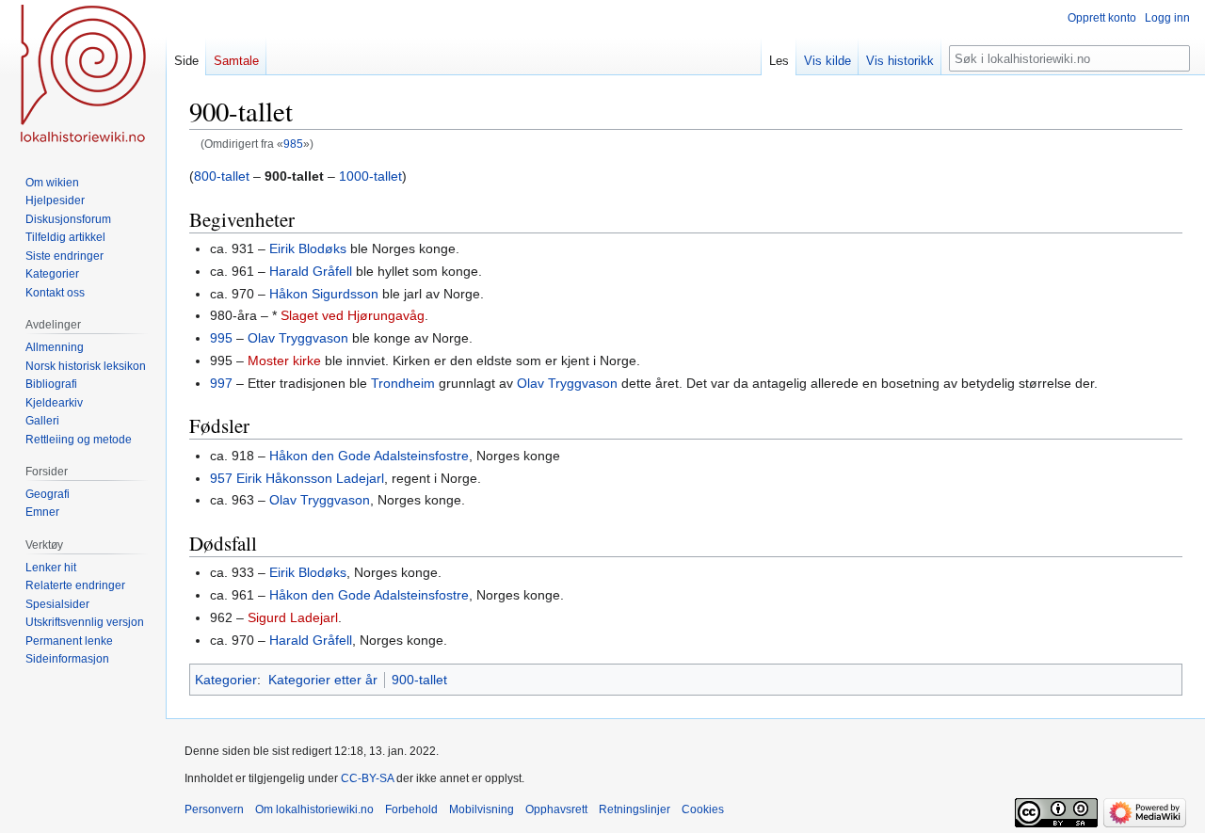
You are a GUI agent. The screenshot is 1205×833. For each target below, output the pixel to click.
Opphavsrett (556, 809)
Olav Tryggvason (298, 337)
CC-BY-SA (367, 778)
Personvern (214, 809)
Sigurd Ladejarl (293, 617)
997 (221, 383)
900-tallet (419, 679)
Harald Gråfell (310, 271)
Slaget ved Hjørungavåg (353, 315)
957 (221, 478)
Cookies (703, 809)
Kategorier (226, 679)
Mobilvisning (481, 809)
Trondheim (403, 383)
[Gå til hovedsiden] (83, 75)
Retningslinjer (634, 809)
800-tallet (221, 176)
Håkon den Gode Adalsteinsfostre (369, 455)
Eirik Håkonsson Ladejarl (310, 478)
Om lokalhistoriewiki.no (314, 809)
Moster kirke (284, 360)
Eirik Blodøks (307, 248)
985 (293, 143)
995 (221, 337)
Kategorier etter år (323, 679)
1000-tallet (370, 176)
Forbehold (411, 809)
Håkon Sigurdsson (323, 293)
